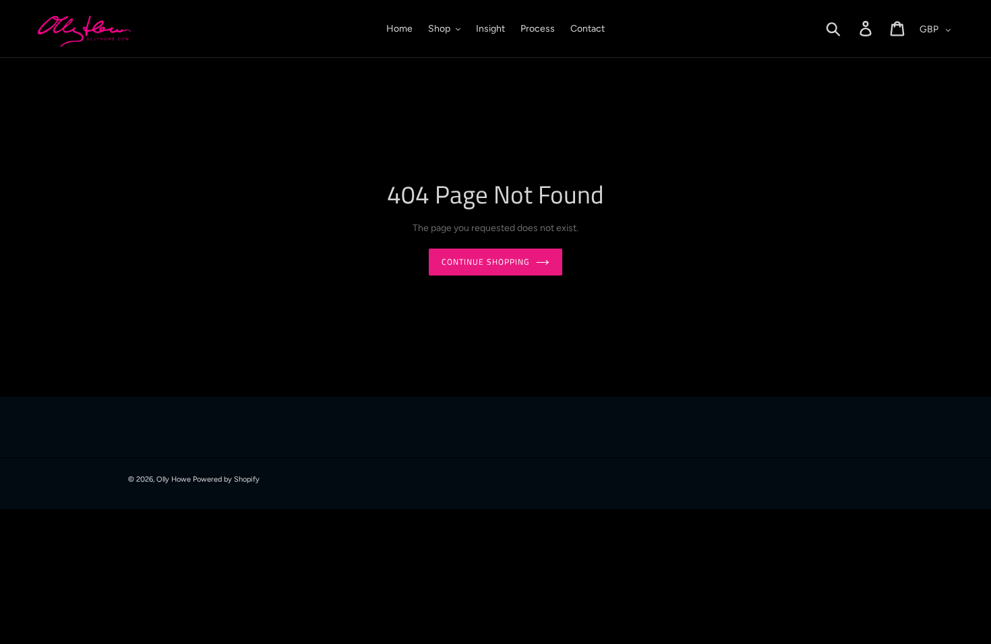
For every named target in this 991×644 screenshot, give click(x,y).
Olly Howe (173, 479)
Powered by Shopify (226, 479)
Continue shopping (485, 261)
